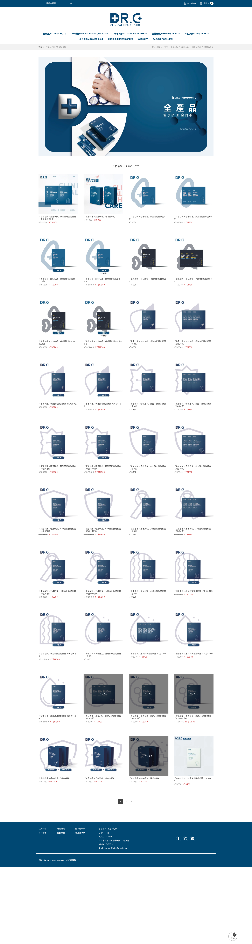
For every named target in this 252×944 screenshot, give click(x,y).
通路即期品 (143, 39)
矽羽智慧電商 (71, 860)
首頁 (40, 47)
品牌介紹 (43, 828)
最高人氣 (185, 47)
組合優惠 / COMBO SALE (91, 39)
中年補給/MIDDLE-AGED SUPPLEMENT (90, 33)
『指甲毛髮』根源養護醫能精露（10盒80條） (194, 591)
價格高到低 (208, 47)
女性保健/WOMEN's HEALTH (166, 33)
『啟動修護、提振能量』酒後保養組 (54, 778)
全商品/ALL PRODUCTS (54, 33)
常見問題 (61, 833)
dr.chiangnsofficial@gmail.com (113, 848)
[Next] (131, 801)
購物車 (207, 3)
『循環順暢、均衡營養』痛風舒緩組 (99, 778)
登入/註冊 (191, 3)
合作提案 (43, 833)
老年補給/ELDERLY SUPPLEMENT (130, 33)
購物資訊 (61, 828)
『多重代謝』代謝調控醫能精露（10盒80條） (58, 404)
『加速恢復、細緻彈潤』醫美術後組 (144, 778)
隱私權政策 (80, 828)
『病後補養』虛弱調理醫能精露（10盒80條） (194, 653)
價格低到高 (196, 47)
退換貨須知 (80, 833)
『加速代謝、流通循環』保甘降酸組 (99, 216)
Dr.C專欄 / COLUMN (163, 39)
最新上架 (174, 47)
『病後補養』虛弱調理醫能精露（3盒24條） (148, 653)
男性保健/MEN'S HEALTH (197, 33)
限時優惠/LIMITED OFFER (120, 39)
